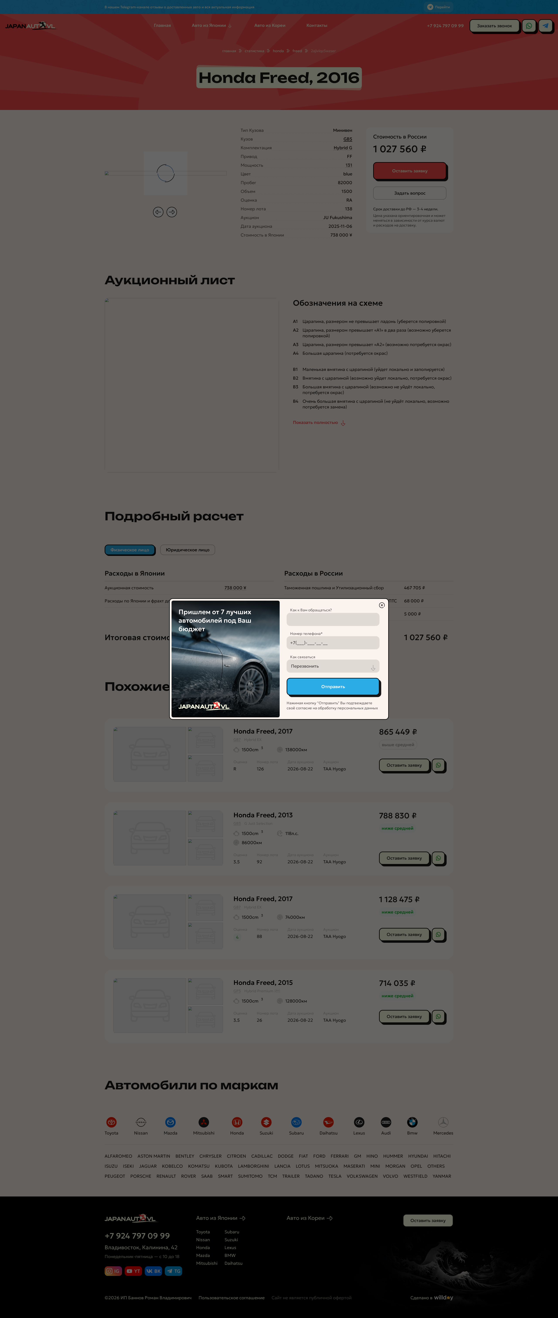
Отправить (333, 686)
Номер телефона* (306, 633)
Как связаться (302, 657)
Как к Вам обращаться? (311, 610)
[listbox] (333, 666)
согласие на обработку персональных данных (337, 708)
